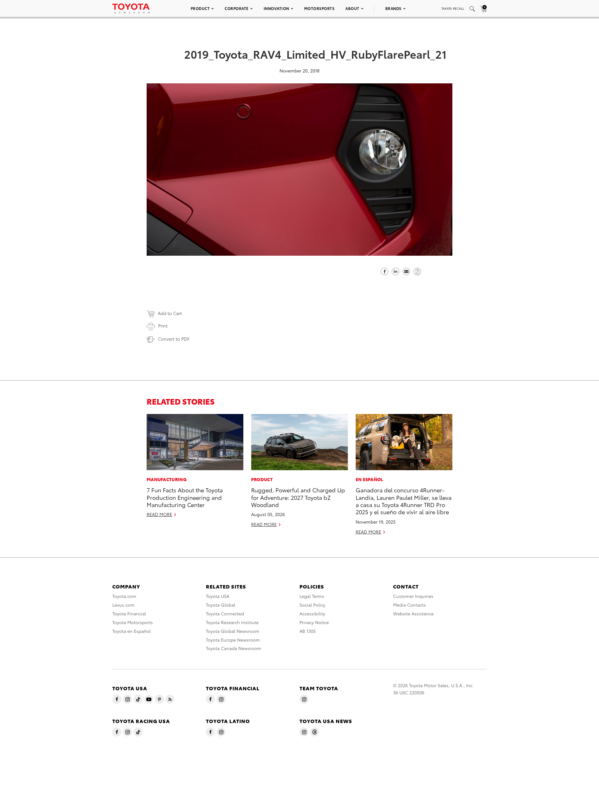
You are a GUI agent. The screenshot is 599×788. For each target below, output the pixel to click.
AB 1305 (308, 631)
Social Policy (312, 605)
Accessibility (312, 613)
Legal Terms (312, 596)
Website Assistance (413, 613)
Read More (159, 514)
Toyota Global (220, 605)
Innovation (276, 8)
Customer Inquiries (413, 596)
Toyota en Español (131, 631)
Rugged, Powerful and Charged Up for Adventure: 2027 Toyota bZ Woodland (298, 497)
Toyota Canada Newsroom (233, 648)
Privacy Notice (314, 622)
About (352, 8)
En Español (369, 479)
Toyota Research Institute (232, 622)
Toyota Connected (225, 613)
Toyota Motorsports (132, 622)
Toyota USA (217, 596)
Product (200, 8)
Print (163, 326)
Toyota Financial (129, 613)
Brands (393, 8)
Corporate (237, 8)
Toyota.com (124, 596)
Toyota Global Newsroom (232, 631)
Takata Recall (452, 8)
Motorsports (319, 8)
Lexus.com (123, 605)
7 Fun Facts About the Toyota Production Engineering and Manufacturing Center (185, 497)
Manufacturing (167, 479)
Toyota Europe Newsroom (233, 640)
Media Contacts (409, 605)
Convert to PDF (173, 339)
